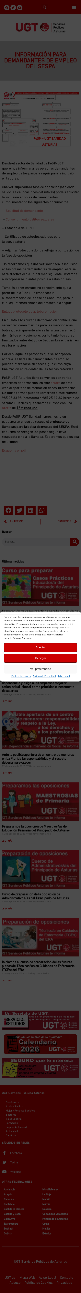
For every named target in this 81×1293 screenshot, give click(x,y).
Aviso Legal (64, 676)
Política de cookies (21, 676)
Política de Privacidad (44, 676)
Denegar (40, 658)
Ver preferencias (40, 669)
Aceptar (41, 647)
